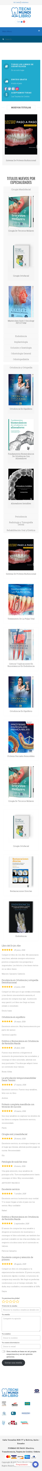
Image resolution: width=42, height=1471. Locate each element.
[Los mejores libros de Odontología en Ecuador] (21, 12)
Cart (18, 22)
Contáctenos (24, 2)
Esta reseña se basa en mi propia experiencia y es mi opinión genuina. (21, 1354)
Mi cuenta (17, 2)
